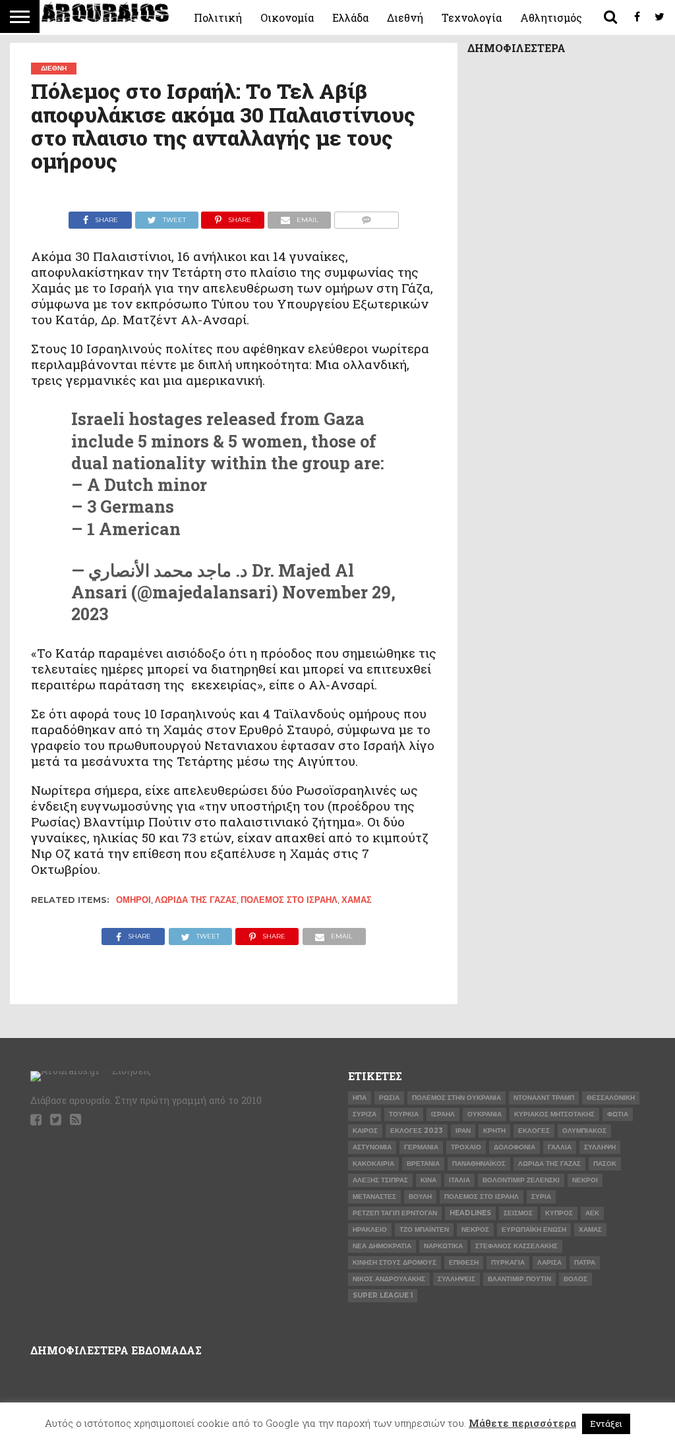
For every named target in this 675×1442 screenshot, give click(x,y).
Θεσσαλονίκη (611, 1097)
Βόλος (575, 1279)
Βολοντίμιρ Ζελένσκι (521, 1180)
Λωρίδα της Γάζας (196, 900)
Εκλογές (534, 1130)
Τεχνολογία (472, 17)
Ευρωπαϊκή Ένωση (534, 1229)
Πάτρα (584, 1262)
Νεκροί (585, 1180)
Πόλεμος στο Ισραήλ (289, 900)
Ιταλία (459, 1180)
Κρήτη (494, 1130)
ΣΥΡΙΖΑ (364, 1114)
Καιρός (365, 1130)
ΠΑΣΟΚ (604, 1163)
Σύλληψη (600, 1147)
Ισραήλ (443, 1114)
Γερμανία (421, 1147)
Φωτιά (617, 1114)
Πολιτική (218, 17)
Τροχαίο (466, 1147)
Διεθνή (405, 17)
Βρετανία (423, 1163)
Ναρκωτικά (443, 1246)
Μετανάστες (374, 1196)
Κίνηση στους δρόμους (394, 1262)
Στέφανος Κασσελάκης (516, 1246)
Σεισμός (518, 1213)
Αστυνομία (372, 1147)
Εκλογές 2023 (416, 1130)
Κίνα (428, 1180)
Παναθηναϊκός (479, 1163)
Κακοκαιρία (373, 1163)
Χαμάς (356, 900)
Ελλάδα (350, 17)
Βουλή (420, 1196)
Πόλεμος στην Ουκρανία (456, 1097)
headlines (470, 1213)
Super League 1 (383, 1295)
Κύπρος (559, 1213)
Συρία (541, 1196)
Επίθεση (464, 1262)
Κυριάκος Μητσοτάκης (554, 1114)
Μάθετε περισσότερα (522, 1422)
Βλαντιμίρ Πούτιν (519, 1279)
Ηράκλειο (370, 1229)
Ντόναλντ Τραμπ (544, 1097)
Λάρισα (549, 1262)
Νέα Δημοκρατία (382, 1246)
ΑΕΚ (592, 1213)
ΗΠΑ (360, 1097)
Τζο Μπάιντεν (424, 1229)
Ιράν (463, 1130)
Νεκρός (475, 1229)
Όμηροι (133, 900)
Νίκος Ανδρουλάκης (389, 1279)
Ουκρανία (484, 1114)
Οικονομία (287, 17)
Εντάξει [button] (606, 1423)
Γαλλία (560, 1147)
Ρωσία (389, 1097)
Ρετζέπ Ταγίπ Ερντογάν (395, 1213)
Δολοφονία (514, 1147)
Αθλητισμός (551, 17)
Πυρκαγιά (508, 1262)
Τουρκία (404, 1114)
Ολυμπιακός (584, 1130)
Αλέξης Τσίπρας (380, 1180)
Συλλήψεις (456, 1279)
